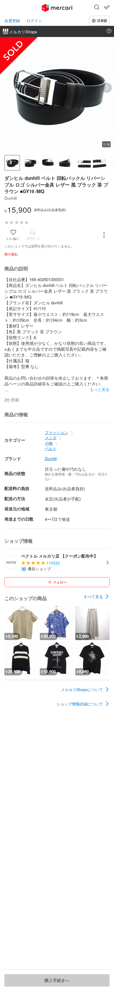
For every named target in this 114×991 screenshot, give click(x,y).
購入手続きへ (57, 980)
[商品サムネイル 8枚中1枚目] (12, 163)
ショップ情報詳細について (79, 704)
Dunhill (51, 458)
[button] (97, 8)
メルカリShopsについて (82, 689)
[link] (97, 596)
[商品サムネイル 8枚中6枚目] (100, 163)
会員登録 (12, 20)
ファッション (56, 432)
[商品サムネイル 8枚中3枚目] (47, 163)
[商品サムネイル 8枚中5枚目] (83, 163)
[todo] (106, 7)
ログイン (34, 20)
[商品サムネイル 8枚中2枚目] (30, 163)
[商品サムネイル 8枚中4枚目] (65, 163)
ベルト (50, 448)
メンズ (50, 437)
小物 (49, 443)
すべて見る (93, 596)
